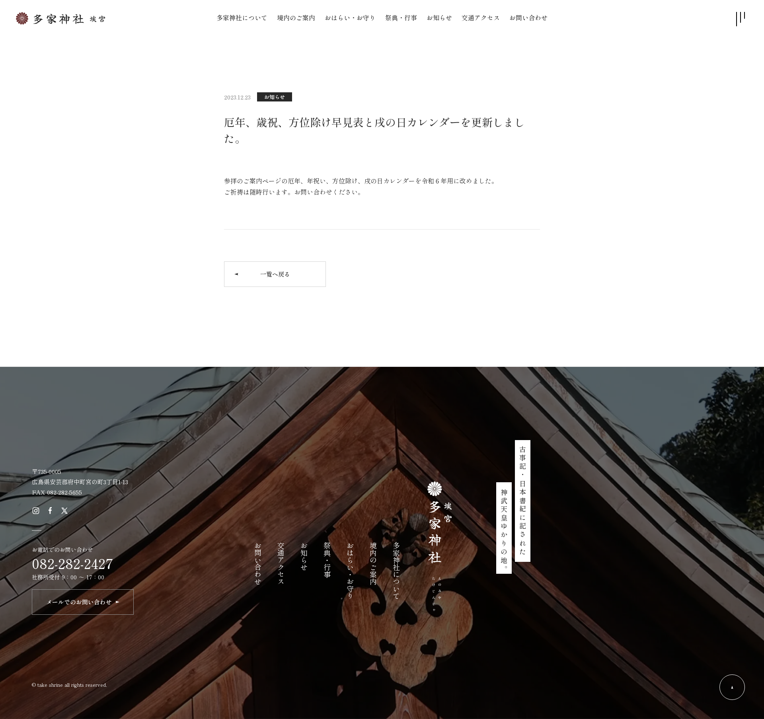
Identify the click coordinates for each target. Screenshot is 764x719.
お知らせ (274, 97)
